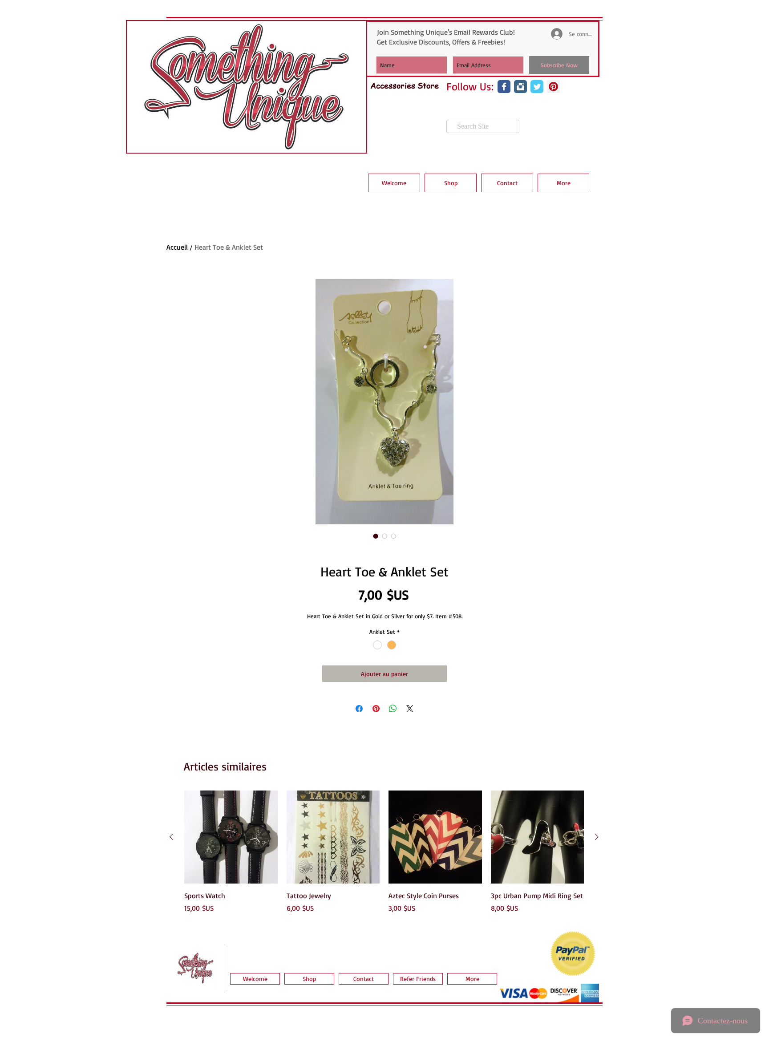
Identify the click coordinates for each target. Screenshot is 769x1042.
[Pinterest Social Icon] (553, 86)
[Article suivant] (596, 836)
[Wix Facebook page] (504, 86)
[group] (384, 857)
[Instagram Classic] (520, 86)
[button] (451, 183)
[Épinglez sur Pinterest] (376, 708)
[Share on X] (410, 708)
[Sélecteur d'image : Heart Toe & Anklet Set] (375, 535)
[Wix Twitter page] (536, 86)
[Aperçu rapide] (231, 837)
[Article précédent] (171, 836)
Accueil (177, 247)
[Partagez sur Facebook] (359, 708)
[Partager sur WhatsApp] (393, 708)
